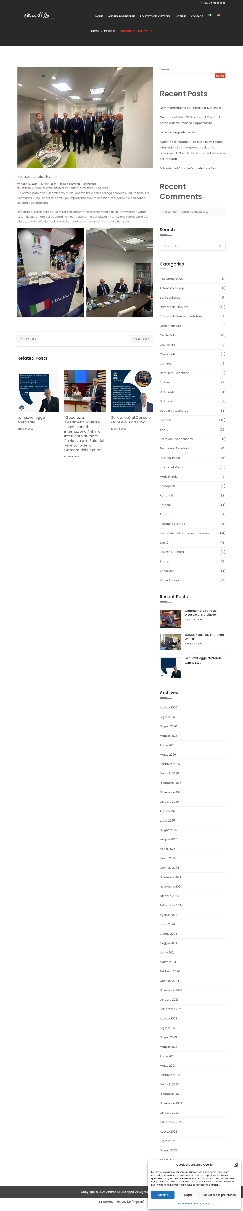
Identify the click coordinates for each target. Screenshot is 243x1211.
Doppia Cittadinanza (174, 411)
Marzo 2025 (168, 858)
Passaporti (167, 486)
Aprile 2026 (167, 745)
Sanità (164, 543)
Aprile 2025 (167, 849)
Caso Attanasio (170, 326)
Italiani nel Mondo (172, 467)
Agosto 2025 (168, 811)
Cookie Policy (185, 1203)
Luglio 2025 (167, 821)
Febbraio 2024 (170, 971)
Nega (188, 1195)
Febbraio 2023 (170, 1075)
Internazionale (170, 458)
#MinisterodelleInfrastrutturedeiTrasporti (55, 187)
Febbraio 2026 (170, 764)
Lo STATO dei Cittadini (155, 16)
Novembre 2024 (171, 887)
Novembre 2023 (171, 990)
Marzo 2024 (168, 962)
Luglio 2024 (167, 924)
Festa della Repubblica (176, 448)
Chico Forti (167, 354)
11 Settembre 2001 (172, 279)
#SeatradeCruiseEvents (94, 187)
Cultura (165, 382)
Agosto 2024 (168, 915)
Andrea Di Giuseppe (121, 16)
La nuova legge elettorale (31, 419)
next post (140, 339)
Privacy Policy (201, 1203)
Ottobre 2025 (169, 802)
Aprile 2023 (167, 1056)
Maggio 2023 (168, 1047)
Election (165, 420)
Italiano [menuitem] (108, 1202)
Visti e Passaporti (172, 580)
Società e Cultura (172, 552)
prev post (29, 339)
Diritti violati (168, 401)
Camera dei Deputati (174, 307)
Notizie (181, 16)
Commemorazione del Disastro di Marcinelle (191, 108)
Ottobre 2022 (169, 1113)
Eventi (164, 429)
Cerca (164, 69)
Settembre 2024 (171, 905)
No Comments (71, 183)
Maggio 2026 (168, 736)
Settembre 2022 (171, 1122)
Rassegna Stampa (172, 524)
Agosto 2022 (168, 1132)
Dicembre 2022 (170, 1094)
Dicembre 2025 (170, 783)
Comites (165, 364)
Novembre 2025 (171, 792)
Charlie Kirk (168, 345)
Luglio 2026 (167, 717)
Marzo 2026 (168, 755)
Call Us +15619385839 (213, 3)
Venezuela (167, 571)
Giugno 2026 (168, 726)
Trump (164, 561)
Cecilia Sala (168, 335)
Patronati (166, 495)
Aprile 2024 (168, 952)
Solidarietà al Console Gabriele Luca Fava (131, 419)
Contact (197, 16)
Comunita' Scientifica (174, 373)
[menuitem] (212, 15)
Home (99, 16)
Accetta (162, 1195)
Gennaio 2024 (169, 981)
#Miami (25, 187)
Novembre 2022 (171, 1103)
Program (166, 514)
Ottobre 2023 (169, 1000)
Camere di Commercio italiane (181, 316)
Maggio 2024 (169, 943)
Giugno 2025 (168, 830)
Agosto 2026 (168, 707)
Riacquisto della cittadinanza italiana (185, 533)
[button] (236, 1164)
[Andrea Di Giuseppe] (38, 16)
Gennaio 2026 (169, 773)
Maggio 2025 (168, 839)
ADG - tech (50, 183)
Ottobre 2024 (169, 896)
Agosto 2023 (168, 1018)
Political (109, 31)
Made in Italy (168, 477)
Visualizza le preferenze (219, 1195)
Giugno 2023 (168, 1037)
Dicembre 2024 (170, 877)
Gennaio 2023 (169, 1084)
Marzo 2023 (168, 1066)
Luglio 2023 (167, 1028)
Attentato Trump (172, 288)
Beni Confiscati (170, 298)
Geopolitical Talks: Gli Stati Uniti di (204, 637)
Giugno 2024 (168, 934)
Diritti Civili (167, 392)
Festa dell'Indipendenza (176, 439)
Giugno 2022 (168, 1150)
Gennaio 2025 (169, 868)
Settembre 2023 (171, 1009)
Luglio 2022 (167, 1141)
